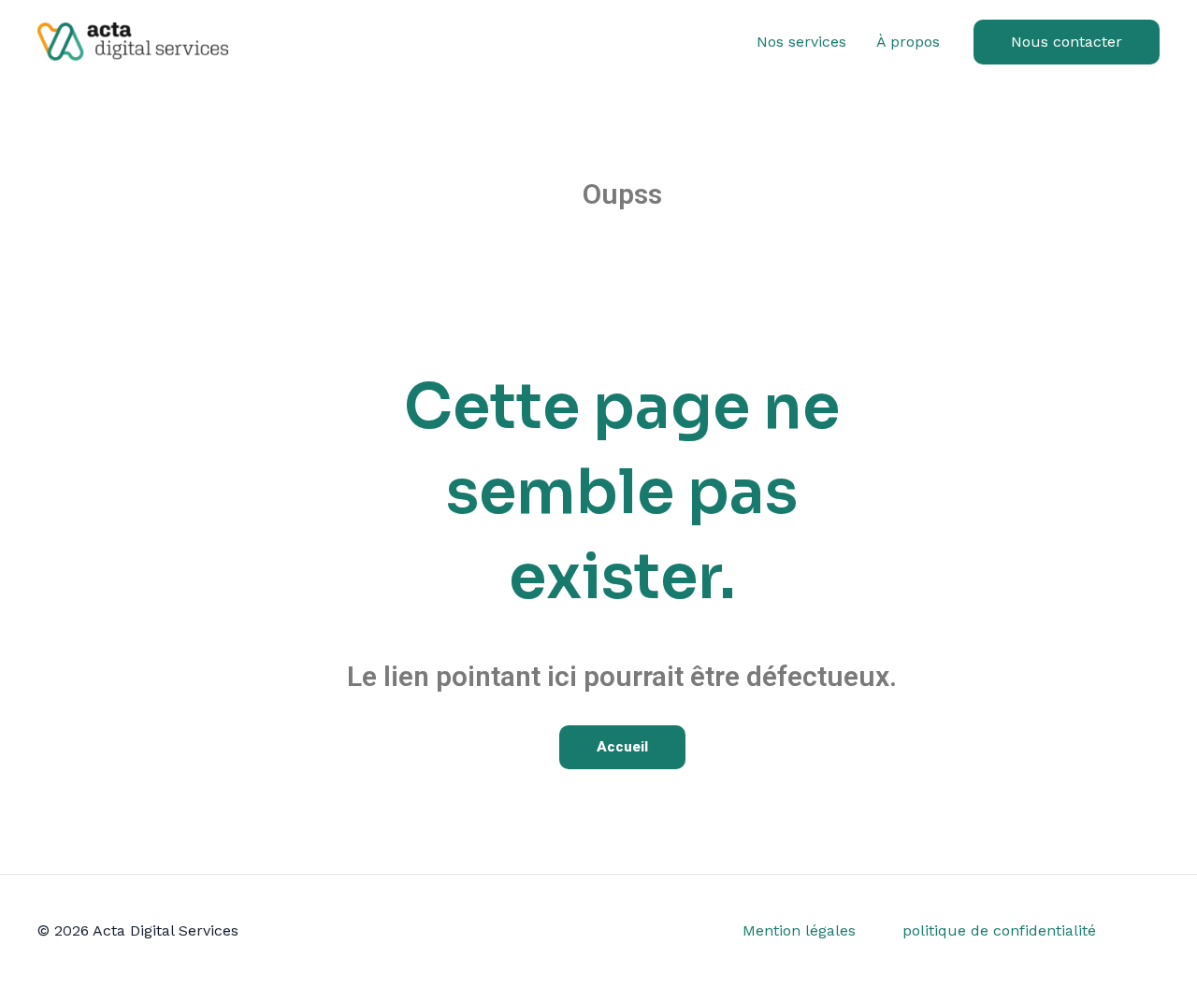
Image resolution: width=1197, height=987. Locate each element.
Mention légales (799, 930)
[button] (1066, 42)
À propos (908, 41)
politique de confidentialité (999, 930)
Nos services (801, 41)
